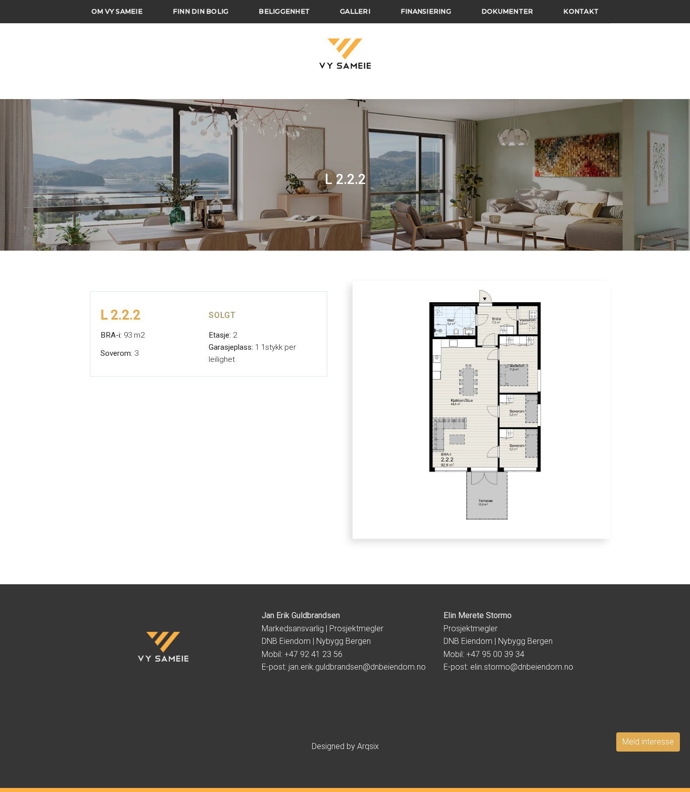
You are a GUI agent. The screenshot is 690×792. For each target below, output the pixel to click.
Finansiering (426, 11)
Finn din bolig (201, 11)
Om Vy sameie (116, 11)
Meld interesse (648, 742)
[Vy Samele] (345, 53)
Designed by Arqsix (345, 746)
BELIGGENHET (284, 11)
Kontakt (581, 11)
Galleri (355, 11)
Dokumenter (507, 11)
